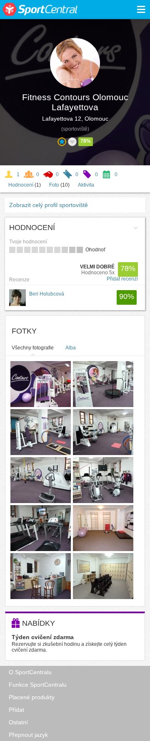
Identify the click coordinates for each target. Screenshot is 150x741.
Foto (54, 185)
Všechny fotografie (33, 348)
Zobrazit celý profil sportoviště (48, 205)
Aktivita (86, 185)
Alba (70, 348)
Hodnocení (20, 185)
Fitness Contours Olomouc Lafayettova (75, 102)
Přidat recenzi (122, 279)
